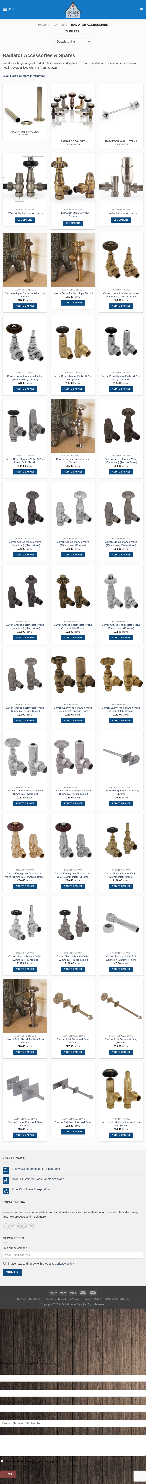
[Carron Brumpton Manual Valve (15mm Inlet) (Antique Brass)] (121, 260)
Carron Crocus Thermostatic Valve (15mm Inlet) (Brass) (73, 626)
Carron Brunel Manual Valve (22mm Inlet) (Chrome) (121, 378)
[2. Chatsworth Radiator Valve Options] (73, 179)
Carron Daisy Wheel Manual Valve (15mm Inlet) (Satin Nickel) (73, 792)
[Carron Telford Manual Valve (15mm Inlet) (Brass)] (121, 1089)
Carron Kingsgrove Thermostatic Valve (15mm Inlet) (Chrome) (73, 875)
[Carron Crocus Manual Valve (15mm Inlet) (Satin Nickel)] (121, 508)
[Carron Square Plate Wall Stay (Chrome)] (25, 1089)
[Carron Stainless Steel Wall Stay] (73, 1089)
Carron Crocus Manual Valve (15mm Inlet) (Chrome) (73, 543)
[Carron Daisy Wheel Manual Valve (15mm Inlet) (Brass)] (121, 674)
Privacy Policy (91, 1299)
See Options (24, 220)
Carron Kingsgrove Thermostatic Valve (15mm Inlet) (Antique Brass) (25, 875)
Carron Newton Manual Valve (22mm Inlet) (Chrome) (24, 958)
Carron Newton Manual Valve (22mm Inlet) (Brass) (121, 875)
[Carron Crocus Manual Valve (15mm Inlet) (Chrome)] (73, 508)
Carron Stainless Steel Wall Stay (73, 1122)
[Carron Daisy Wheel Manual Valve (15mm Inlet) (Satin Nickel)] (73, 757)
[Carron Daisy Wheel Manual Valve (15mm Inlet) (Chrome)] (25, 757)
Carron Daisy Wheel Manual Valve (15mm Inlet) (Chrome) (25, 792)
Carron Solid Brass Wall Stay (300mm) (121, 1041)
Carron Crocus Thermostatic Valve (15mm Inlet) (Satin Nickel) (25, 709)
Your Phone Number (12, 1401)
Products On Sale (55, 1299)
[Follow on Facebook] (6, 1226)
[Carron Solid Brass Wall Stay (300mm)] (121, 1006)
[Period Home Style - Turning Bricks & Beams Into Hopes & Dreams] (73, 9)
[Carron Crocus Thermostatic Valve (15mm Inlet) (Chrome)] (121, 591)
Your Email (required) (12, 1386)
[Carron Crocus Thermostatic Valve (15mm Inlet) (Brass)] (73, 591)
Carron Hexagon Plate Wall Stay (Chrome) (121, 792)
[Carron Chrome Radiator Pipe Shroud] (73, 425)
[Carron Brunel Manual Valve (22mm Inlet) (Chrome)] (121, 343)
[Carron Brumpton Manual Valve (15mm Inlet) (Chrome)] (25, 343)
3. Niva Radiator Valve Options (121, 213)
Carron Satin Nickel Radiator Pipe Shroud (25, 1041)
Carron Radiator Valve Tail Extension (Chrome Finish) (121, 958)
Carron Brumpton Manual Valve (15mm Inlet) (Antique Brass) (121, 295)
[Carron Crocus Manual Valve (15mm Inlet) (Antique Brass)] (121, 425)
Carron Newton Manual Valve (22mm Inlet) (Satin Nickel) (72, 958)
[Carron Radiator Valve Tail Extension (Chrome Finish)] (121, 923)
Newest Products (29, 1299)
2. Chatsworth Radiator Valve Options (73, 214)
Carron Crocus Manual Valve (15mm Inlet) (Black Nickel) (25, 543)
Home (42, 24)
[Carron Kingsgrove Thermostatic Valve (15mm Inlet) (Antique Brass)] (25, 840)
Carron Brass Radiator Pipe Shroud (73, 293)
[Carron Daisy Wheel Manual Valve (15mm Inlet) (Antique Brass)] (73, 674)
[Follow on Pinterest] (19, 1226)
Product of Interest (11, 1416)
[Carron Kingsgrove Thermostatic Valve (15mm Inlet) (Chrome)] (73, 840)
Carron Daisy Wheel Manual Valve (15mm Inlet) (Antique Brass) (73, 709)
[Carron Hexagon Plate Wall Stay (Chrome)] (121, 757)
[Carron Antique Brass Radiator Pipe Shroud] (25, 260)
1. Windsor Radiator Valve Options (25, 213)
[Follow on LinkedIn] (25, 1226)
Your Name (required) (13, 1371)
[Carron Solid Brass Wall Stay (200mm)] (73, 1006)
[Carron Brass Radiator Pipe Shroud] (73, 260)
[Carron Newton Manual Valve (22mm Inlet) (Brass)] (121, 840)
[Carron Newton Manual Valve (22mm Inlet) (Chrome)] (25, 923)
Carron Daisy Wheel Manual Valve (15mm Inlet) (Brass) (121, 709)
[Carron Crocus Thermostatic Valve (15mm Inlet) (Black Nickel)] (25, 591)
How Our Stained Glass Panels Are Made (38, 1179)
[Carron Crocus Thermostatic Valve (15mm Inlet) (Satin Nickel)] (25, 674)
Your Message (8, 1431)
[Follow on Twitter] (12, 1226)
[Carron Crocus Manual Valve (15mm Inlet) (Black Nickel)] (25, 508)
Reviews (74, 1299)
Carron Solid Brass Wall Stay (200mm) (73, 1041)
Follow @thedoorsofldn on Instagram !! (36, 1168)
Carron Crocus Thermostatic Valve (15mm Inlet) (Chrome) (121, 626)
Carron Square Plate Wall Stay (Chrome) (25, 1124)
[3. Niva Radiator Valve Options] (121, 179)
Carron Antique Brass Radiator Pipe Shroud (25, 295)
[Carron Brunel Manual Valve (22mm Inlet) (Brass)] (73, 343)
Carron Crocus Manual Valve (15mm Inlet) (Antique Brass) (121, 461)
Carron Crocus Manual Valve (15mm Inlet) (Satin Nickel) (121, 543)
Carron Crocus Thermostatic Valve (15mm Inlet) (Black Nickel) (25, 626)
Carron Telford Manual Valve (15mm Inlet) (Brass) (121, 1124)
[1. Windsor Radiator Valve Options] (25, 179)
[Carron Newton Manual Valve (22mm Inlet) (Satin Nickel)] (73, 923)
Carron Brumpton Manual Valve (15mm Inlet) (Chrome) (25, 378)
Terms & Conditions (116, 1299)
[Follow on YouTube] (32, 1226)
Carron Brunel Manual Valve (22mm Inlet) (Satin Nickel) (25, 461)
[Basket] (141, 9)
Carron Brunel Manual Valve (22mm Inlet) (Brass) (73, 378)
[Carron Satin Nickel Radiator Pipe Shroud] (25, 1006)
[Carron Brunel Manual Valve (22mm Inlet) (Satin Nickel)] (25, 425)
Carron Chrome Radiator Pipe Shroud (73, 461)
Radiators (59, 24)
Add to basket (25, 306)
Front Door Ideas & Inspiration (31, 1189)
